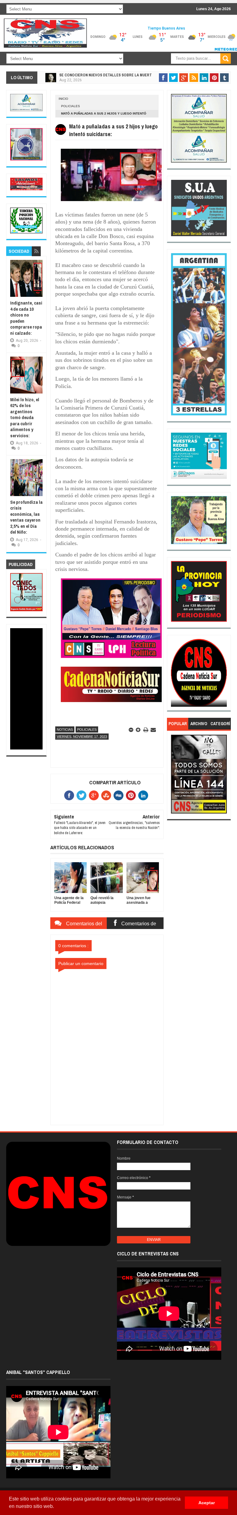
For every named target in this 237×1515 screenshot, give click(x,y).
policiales (70, 106)
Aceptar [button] (206, 1502)
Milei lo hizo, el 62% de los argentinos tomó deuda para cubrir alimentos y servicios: (24, 417)
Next (222, 674)
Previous (175, 674)
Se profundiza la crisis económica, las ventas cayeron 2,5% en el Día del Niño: (26, 517)
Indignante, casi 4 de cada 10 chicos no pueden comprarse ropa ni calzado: (26, 318)
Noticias (65, 729)
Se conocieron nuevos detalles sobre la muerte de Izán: (114, 75)
